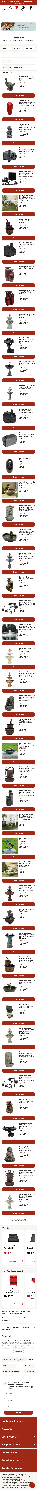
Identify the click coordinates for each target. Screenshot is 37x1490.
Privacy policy (6, 1474)
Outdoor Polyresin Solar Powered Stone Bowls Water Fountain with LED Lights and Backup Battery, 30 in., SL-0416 (27, 793)
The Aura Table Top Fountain (27, 910)
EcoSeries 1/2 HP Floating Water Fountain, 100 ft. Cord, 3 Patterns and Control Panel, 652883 (27, 627)
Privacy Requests (26, 1485)
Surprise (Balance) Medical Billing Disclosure (15, 1480)
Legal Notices (6, 1477)
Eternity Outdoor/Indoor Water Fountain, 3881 (26, 1006)
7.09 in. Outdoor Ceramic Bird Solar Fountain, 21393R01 (26, 864)
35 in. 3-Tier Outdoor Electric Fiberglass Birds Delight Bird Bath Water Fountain (27, 1030)
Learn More (18, 3)
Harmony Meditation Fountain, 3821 (26, 459)
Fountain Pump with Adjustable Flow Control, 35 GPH (26, 149)
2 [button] (18, 1220)
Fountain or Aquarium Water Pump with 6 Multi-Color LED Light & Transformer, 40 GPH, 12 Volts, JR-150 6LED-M (27, 1078)
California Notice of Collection (11, 1485)
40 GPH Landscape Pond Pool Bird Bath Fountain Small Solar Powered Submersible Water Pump (26, 174)
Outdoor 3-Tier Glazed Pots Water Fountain (27, 292)
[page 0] (12, 1220)
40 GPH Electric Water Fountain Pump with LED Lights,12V (27, 603)
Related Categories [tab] (14, 1359)
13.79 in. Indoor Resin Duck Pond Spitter (27, 78)
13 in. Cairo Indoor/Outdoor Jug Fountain (27, 483)
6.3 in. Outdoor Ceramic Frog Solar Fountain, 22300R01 (26, 745)
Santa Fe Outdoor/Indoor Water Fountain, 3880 (26, 1101)
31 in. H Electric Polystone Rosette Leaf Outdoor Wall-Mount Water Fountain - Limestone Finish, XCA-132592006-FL (27, 508)
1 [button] (15, 1220)
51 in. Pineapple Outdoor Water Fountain (27, 649)
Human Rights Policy (25, 1482)
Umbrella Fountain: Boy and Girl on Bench (27, 363)
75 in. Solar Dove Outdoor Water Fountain (27, 982)
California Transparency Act (24, 1476)
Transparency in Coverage (9, 1482)
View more (18, 1351)
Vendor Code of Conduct (9, 1484)
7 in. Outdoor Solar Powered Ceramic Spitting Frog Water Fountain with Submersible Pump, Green (27, 532)
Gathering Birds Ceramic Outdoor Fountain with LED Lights (27, 935)
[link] (4, 40)
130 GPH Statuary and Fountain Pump (26, 244)
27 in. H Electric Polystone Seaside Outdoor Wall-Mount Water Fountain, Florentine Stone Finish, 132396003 (27, 1054)
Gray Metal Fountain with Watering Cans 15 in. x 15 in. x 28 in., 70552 (26, 817)
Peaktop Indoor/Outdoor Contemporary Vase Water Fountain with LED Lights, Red (27, 103)
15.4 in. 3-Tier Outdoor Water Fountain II (27, 220)
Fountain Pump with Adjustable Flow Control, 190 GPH (26, 434)
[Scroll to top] (32, 1485)
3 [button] (21, 1220)
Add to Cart (13, 1261)
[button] (23, 3)
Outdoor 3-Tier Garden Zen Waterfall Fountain (27, 315)
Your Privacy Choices (17, 1474)
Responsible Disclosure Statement (12, 1479)
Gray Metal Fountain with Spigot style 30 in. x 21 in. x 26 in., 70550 (27, 198)
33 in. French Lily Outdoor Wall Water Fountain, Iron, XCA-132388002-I (27, 769)
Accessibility (15, 1477)
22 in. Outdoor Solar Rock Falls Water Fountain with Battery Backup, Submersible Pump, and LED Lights (27, 698)
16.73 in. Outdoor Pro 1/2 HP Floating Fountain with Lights (26, 1125)
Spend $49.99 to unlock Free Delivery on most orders (19, 1)
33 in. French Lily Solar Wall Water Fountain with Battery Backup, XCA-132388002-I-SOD (27, 1173)
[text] (18, 42)
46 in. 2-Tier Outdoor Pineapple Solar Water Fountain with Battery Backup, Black (27, 555)
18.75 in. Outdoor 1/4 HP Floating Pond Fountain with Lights (27, 340)
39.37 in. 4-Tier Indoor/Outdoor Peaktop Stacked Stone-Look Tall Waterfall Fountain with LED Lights (27, 126)
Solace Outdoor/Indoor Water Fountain (26, 578)
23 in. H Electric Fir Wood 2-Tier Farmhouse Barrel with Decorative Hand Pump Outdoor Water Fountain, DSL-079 (27, 959)
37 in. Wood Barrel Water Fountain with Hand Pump (27, 722)
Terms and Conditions (8, 1476)
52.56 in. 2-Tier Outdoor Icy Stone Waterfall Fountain (27, 387)
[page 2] (24, 1220)
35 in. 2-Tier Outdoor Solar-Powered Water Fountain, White (27, 1197)
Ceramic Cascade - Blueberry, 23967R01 (26, 839)
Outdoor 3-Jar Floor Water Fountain (27, 267)
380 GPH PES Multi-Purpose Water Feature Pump (26, 410)
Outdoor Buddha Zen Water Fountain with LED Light (26, 1148)
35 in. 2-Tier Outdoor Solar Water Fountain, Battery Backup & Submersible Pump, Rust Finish (27, 888)
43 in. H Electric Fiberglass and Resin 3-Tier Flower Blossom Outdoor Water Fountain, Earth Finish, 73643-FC (27, 674)
